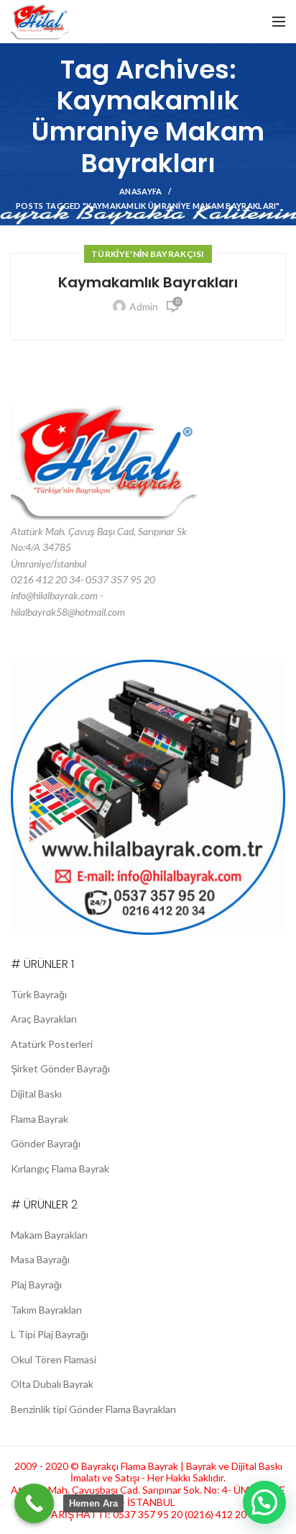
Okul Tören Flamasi (53, 1359)
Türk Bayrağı (39, 994)
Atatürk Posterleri (52, 1044)
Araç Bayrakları (44, 1019)
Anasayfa (140, 191)
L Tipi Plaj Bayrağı (49, 1334)
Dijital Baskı (36, 1093)
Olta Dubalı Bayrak (52, 1384)
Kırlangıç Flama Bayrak (60, 1168)
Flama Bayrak (39, 1119)
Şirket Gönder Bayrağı (60, 1068)
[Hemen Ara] (34, 1503)
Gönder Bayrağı (45, 1143)
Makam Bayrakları (49, 1235)
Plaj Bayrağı (36, 1284)
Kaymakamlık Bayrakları (148, 282)
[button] (264, 1502)
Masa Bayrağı (40, 1259)
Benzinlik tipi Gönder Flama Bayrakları (93, 1409)
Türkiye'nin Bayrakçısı (148, 253)
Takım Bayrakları (46, 1310)
